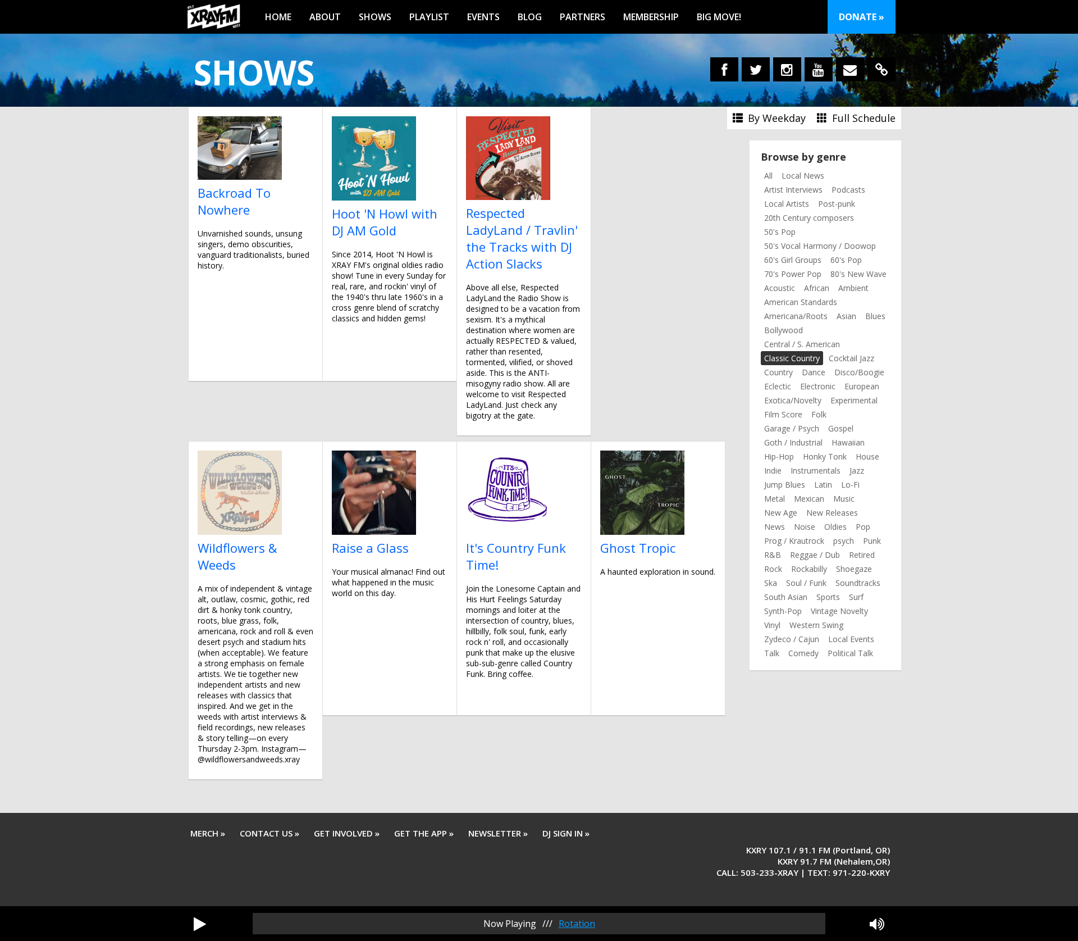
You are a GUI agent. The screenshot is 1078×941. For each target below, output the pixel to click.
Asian (846, 316)
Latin (823, 484)
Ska (770, 583)
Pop (863, 526)
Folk (818, 414)
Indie (773, 470)
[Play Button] (200, 923)
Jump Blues (784, 484)
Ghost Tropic (637, 547)
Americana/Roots (796, 316)
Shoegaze (854, 568)
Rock (773, 568)
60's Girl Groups (792, 259)
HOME (278, 17)
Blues (875, 316)
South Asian (785, 597)
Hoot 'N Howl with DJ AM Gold (384, 222)
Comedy (803, 653)
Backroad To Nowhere (234, 201)
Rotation (577, 923)
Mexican (809, 498)
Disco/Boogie (859, 372)
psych (843, 540)
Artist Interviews (793, 189)
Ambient (853, 288)
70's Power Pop (792, 274)
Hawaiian (848, 442)
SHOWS (375, 17)
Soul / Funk (806, 583)
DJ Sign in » (566, 833)
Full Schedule (862, 118)
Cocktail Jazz (851, 358)
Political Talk (850, 653)
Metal (774, 498)
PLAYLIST (429, 17)
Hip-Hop (779, 456)
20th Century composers (809, 217)
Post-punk (836, 203)
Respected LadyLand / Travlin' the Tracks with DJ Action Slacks (522, 238)
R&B (772, 554)
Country (778, 372)
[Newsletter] (850, 69)
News (774, 526)
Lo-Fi (850, 484)
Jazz (856, 470)
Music (844, 498)
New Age (780, 512)
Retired (862, 554)
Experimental (854, 400)
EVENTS (483, 17)
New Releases (832, 512)
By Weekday (775, 118)
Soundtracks (857, 583)
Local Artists (786, 203)
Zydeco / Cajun (791, 639)
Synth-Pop (783, 611)
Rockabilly (809, 568)
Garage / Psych (791, 428)
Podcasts (848, 189)
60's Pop (846, 259)
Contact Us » (269, 833)
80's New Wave (858, 274)
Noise (804, 526)
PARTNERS (582, 17)
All (768, 175)
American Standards (800, 302)
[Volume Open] (877, 923)
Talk (771, 653)
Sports (828, 597)
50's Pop (780, 231)
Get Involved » (347, 833)
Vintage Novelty (839, 611)
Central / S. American (802, 344)
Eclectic (777, 386)
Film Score (783, 414)
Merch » (207, 833)
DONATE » (861, 17)
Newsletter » (498, 833)
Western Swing (816, 625)
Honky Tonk (825, 456)
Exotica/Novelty (792, 400)
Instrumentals (816, 470)
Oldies (835, 526)
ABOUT (325, 17)
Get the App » (424, 833)
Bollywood (783, 330)
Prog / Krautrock (794, 540)
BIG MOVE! (719, 17)
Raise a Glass (370, 547)
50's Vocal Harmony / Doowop (820, 245)
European (861, 386)
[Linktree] (881, 69)
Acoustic (779, 288)
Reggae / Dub (815, 554)
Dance (813, 372)
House (867, 456)
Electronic (817, 386)
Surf (856, 597)
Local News (803, 175)
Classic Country (792, 358)
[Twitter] (756, 69)
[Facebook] (724, 69)
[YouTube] (819, 69)
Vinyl (772, 625)
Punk (872, 540)
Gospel (840, 428)
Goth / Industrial (793, 442)
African (816, 288)
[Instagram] (787, 69)
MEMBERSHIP (651, 17)
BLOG (530, 17)
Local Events (851, 639)
